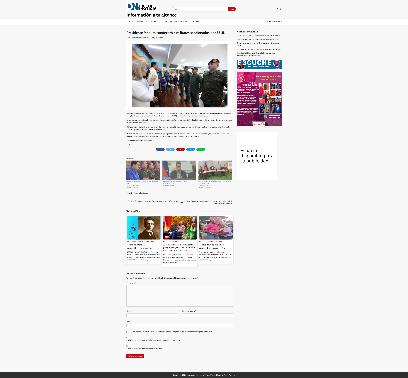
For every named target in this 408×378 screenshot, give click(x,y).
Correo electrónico (189, 311)
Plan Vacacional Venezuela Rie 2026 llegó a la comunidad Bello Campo (259, 49)
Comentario (131, 283)
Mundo (173, 21)
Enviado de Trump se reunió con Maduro (175, 181)
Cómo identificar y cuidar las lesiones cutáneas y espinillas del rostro (258, 39)
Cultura (163, 21)
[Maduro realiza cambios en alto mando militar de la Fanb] (143, 170)
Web (128, 321)
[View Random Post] (265, 21)
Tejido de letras (134, 244)
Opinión (140, 241)
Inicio (130, 21)
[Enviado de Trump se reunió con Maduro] (179, 170)
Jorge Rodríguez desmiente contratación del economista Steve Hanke (258, 35)
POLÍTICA (219, 241)
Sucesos (195, 21)
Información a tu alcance (151, 15)
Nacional (184, 21)
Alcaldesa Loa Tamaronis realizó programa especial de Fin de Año (179, 246)
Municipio (140, 21)
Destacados (138, 193)
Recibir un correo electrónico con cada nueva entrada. (145, 349)
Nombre (130, 311)
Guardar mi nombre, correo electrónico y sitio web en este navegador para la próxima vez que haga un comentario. (171, 332)
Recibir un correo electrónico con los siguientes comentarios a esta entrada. (153, 340)
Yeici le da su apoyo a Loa (211, 244)
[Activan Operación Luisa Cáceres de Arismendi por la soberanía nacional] (215, 170)
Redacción (159, 38)
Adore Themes (229, 375)
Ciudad (153, 21)
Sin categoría (150, 241)
